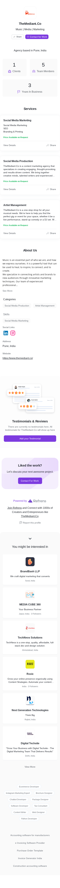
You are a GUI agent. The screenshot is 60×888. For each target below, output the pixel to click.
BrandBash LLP (30, 571)
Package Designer (40, 799)
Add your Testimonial (30, 438)
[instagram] (13, 333)
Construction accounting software (30, 866)
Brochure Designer (44, 793)
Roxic (30, 674)
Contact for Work (38, 37)
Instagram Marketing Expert (18, 793)
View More (30, 766)
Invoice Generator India (30, 858)
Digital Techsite (30, 743)
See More (7, 290)
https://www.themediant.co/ (18, 358)
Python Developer (29, 819)
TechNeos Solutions (30, 637)
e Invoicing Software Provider (30, 843)
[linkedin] (6, 333)
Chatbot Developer (18, 799)
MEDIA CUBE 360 (30, 604)
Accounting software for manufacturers (30, 835)
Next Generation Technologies (30, 710)
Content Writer (20, 812)
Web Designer (38, 812)
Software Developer (19, 806)
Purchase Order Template (30, 850)
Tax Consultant (40, 806)
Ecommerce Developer (29, 787)
